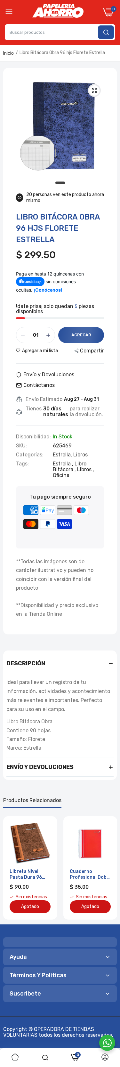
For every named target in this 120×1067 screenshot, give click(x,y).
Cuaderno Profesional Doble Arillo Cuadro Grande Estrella (90, 874)
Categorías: (30, 455)
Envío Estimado (44, 399)
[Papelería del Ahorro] (58, 12)
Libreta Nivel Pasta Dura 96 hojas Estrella (26, 874)
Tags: (22, 464)
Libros (80, 455)
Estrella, (63, 455)
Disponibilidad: (33, 437)
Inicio (8, 53)
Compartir (92, 351)
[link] (15, 1057)
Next (109, 868)
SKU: (21, 446)
